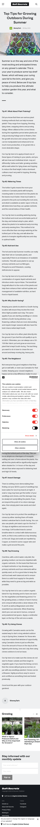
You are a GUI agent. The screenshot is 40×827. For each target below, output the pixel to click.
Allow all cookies (20, 442)
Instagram (23, 807)
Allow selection (20, 448)
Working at (5, 812)
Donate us (5, 804)
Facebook (23, 804)
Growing (7, 714)
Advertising (5, 815)
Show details (29, 435)
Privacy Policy (6, 809)
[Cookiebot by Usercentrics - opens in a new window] (29, 377)
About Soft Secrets (8, 807)
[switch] (35, 416)
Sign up (7, 777)
